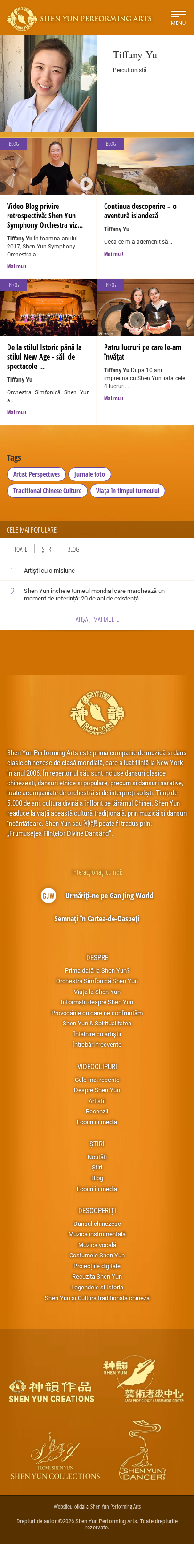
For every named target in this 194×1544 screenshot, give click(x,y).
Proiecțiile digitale (97, 1266)
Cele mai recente (97, 1079)
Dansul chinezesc (97, 1223)
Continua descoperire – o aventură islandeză (140, 211)
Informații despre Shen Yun (97, 1002)
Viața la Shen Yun (97, 991)
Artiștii (97, 1100)
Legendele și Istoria (97, 1287)
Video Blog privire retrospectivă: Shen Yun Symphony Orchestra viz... (45, 215)
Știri (47, 548)
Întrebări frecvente (97, 1044)
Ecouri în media (97, 1122)
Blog (73, 548)
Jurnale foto (89, 474)
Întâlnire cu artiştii (97, 1034)
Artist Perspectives (36, 474)
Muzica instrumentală (97, 1234)
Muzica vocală (97, 1244)
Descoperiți (97, 1210)
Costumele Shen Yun (97, 1255)
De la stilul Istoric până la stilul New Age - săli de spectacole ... (44, 356)
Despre (97, 957)
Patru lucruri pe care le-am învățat (142, 352)
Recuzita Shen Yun (97, 1276)
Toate (20, 548)
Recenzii (97, 1111)
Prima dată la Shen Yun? (97, 970)
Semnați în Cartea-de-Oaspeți (97, 918)
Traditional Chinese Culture (47, 490)
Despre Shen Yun (97, 1090)
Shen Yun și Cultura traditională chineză (97, 1298)
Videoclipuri (97, 1066)
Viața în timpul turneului (127, 490)
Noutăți (97, 1156)
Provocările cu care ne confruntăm (97, 1012)
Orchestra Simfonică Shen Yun (97, 980)
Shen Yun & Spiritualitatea (97, 1023)
